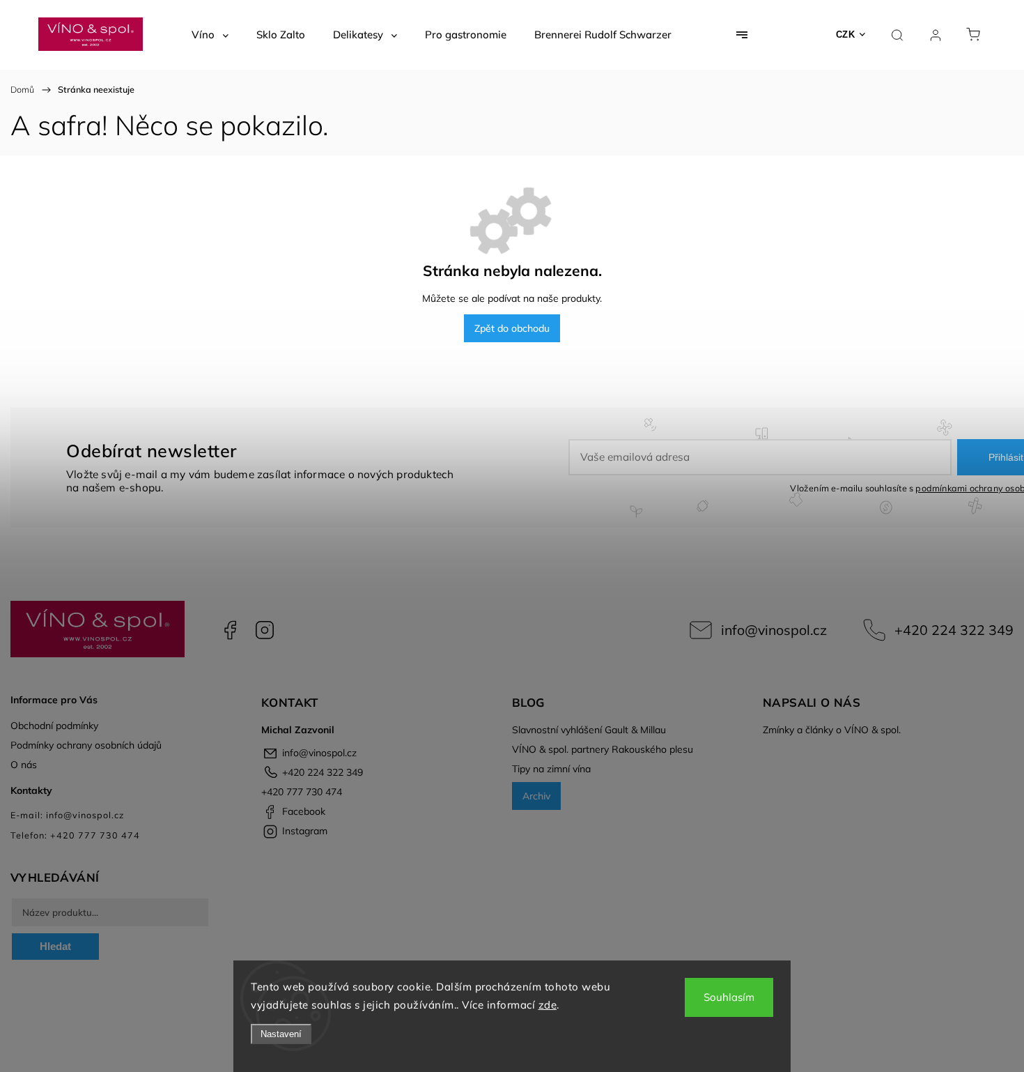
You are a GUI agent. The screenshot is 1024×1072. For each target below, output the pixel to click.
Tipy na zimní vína (551, 769)
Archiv (536, 796)
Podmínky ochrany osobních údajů (86, 745)
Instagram (264, 630)
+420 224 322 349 (954, 629)
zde (547, 1004)
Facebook (229, 630)
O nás (23, 764)
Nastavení (281, 1034)
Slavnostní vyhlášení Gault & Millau (589, 729)
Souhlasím (729, 997)
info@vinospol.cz (774, 629)
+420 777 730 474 (301, 792)
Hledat (55, 946)
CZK (845, 34)
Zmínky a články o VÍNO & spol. (832, 729)
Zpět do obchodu (512, 328)
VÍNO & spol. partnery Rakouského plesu (602, 749)
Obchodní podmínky (54, 725)
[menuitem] (210, 35)
